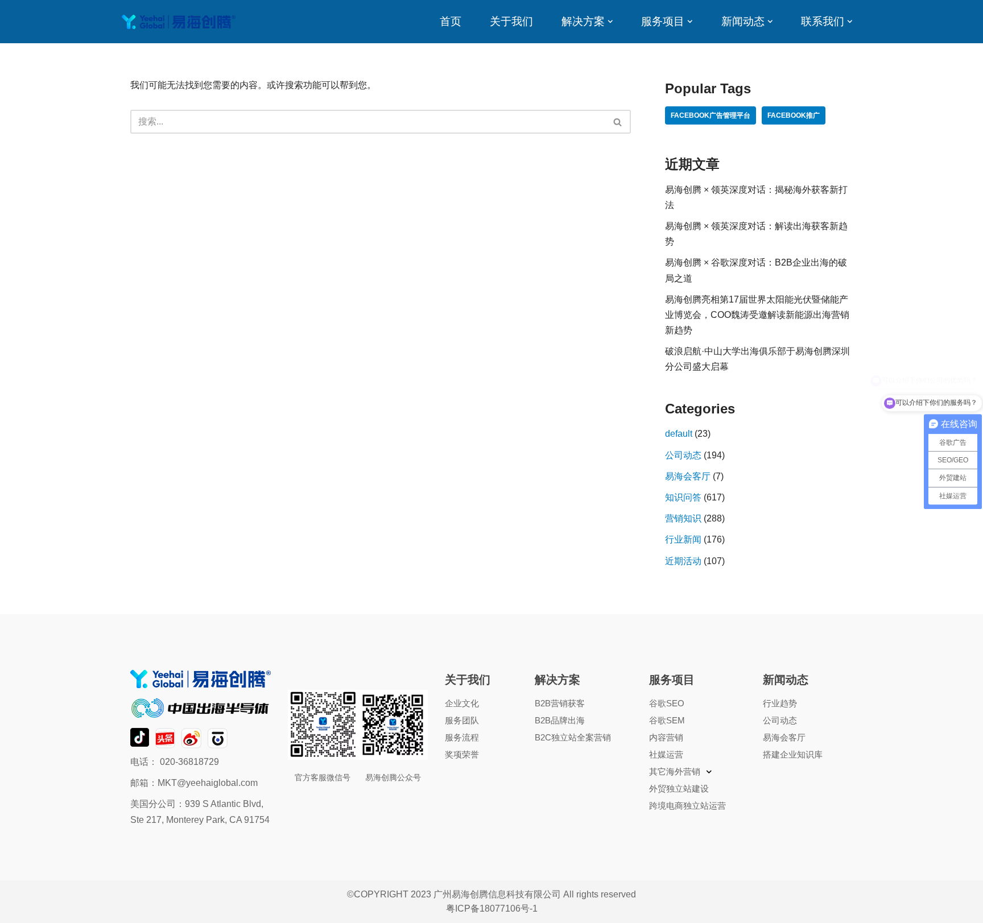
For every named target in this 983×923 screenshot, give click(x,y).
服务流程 (462, 737)
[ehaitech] (179, 22)
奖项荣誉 (462, 754)
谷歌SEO (666, 703)
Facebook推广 (793, 115)
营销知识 (683, 518)
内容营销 (666, 737)
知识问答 (683, 497)
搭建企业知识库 (793, 754)
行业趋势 (780, 703)
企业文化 (462, 703)
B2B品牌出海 (560, 720)
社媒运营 (666, 754)
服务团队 (462, 720)
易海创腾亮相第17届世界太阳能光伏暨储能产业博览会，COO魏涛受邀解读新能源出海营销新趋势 (757, 315)
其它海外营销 (674, 771)
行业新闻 (683, 539)
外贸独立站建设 (679, 788)
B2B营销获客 (560, 703)
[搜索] (618, 122)
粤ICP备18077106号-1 (492, 908)
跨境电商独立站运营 (687, 805)
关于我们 (511, 21)
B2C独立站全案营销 (573, 737)
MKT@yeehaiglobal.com (208, 783)
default (678, 433)
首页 (450, 21)
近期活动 (683, 561)
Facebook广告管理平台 (710, 115)
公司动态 (683, 455)
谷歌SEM (667, 720)
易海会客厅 (688, 476)
